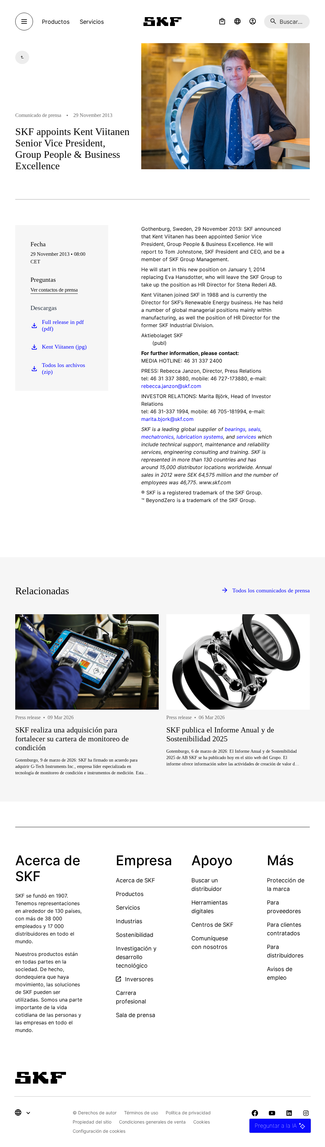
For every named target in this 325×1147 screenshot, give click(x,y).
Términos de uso (141, 1112)
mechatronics (157, 437)
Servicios (128, 907)
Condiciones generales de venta (152, 1121)
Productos (129, 894)
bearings (235, 429)
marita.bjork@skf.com (167, 419)
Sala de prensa (135, 1015)
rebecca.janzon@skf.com (171, 386)
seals (254, 429)
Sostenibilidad (134, 934)
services (246, 437)
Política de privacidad (188, 1112)
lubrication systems (199, 437)
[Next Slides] (293, 719)
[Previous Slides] (32, 719)
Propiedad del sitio (92, 1121)
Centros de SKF (212, 924)
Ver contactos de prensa (54, 290)
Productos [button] (56, 21)
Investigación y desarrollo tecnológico (136, 957)
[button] (222, 21)
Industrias (129, 921)
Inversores (138, 979)
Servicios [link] (92, 21)
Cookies (201, 1121)
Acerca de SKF (135, 880)
